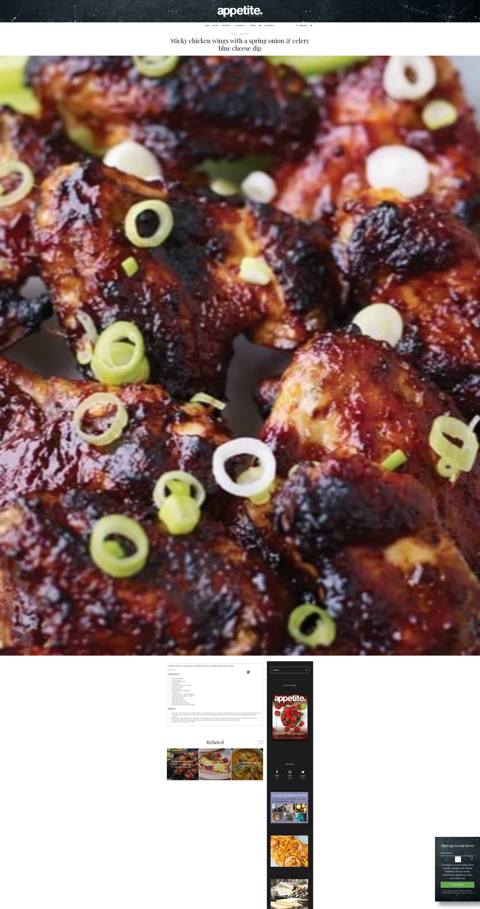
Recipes (215, 25)
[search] (306, 670)
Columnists (239, 25)
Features (225, 25)
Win (260, 25)
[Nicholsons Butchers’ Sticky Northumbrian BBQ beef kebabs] (183, 764)
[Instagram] (176, 11)
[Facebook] (168, 11)
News (207, 25)
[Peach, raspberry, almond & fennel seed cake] (215, 764)
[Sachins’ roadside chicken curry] (247, 764)
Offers (253, 25)
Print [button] (248, 673)
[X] (172, 11)
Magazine (269, 25)
